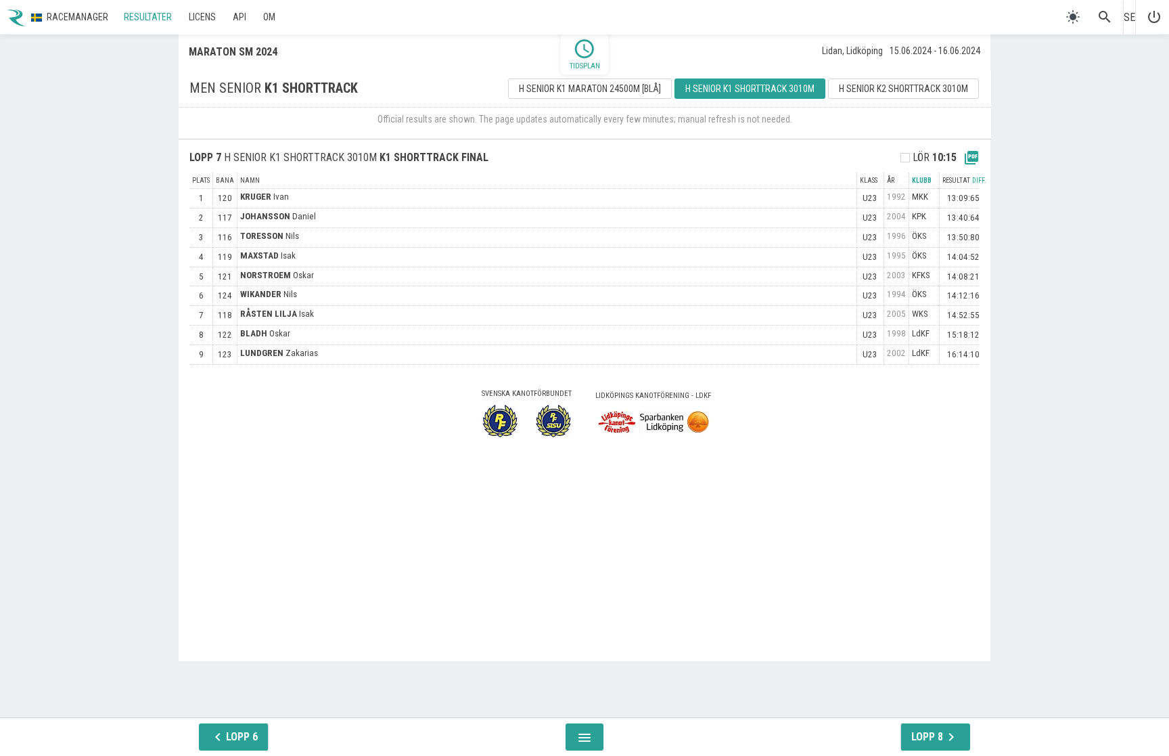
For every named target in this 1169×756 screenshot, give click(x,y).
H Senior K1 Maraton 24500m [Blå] (590, 88)
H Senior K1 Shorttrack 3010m (750, 88)
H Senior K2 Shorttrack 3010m (903, 88)
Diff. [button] (979, 180)
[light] (1073, 17)
